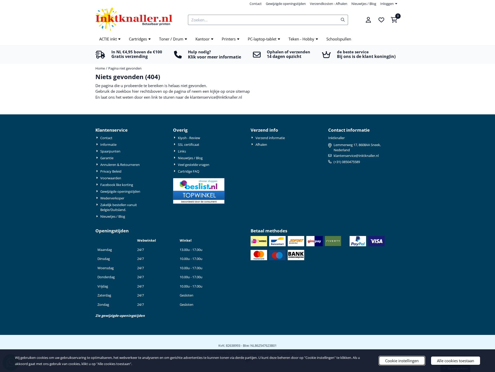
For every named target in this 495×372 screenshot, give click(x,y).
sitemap (243, 91)
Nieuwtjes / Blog (363, 3)
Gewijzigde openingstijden (286, 3)
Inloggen (387, 3)
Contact (256, 3)
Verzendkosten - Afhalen (328, 3)
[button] (368, 19)
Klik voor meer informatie (214, 57)
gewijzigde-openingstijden (123, 315)
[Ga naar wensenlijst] (381, 19)
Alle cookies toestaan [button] (455, 360)
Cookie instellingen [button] (402, 360)
